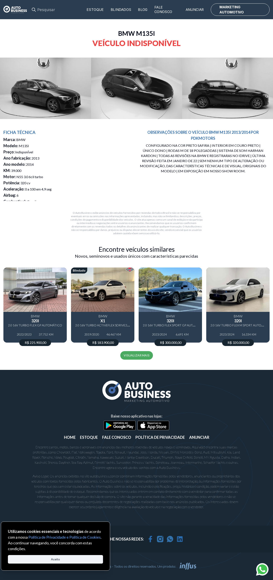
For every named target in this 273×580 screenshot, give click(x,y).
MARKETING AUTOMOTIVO (231, 9)
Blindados (121, 10)
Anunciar (195, 10)
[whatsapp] (170, 539)
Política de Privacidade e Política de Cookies (64, 537)
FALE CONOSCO (116, 437)
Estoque (95, 10)
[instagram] (160, 539)
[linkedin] (180, 539)
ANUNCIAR (199, 437)
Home (70, 437)
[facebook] (150, 539)
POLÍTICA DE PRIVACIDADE (160, 437)
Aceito (55, 559)
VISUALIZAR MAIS (137, 355)
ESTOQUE (89, 437)
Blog (143, 10)
